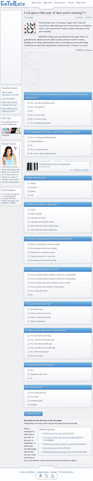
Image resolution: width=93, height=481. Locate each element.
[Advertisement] (58, 71)
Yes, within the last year (39, 352)
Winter (32, 191)
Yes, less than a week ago (40, 336)
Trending (52, 477)
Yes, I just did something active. (42, 103)
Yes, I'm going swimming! (40, 123)
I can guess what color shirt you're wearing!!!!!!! (62, 437)
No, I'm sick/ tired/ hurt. (39, 149)
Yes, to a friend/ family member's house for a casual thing (52, 275)
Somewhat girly (36, 401)
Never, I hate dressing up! (40, 317)
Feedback (88, 17)
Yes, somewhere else (38, 291)
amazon (89, 50)
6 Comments (79, 17)
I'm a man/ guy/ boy (38, 393)
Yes (31, 370)
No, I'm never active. (38, 119)
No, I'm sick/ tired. (37, 115)
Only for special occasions (40, 313)
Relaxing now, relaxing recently (42, 252)
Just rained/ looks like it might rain (43, 230)
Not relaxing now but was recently (43, 248)
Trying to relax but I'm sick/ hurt (42, 256)
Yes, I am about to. (37, 107)
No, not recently (36, 356)
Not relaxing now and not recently (43, 260)
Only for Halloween (37, 321)
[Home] (13, 3)
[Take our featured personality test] (11, 155)
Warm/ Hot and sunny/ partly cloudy (44, 226)
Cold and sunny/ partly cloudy (42, 222)
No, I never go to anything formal (43, 153)
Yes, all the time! (36, 309)
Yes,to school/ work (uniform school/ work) (47, 287)
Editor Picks (80, 3)
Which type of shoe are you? (55, 433)
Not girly (33, 405)
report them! (11, 200)
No (31, 295)
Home (40, 477)
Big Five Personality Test (10, 169)
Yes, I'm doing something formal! (43, 137)
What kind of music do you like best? (56, 164)
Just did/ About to (37, 141)
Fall (31, 195)
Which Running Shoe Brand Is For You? (59, 452)
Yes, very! (34, 397)
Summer (33, 187)
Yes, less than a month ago (41, 344)
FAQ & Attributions (66, 472)
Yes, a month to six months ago (42, 348)
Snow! (32, 210)
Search (46, 477)
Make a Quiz (36, 3)
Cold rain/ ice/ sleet (37, 218)
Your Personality (8, 98)
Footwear (30, 17)
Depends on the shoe (38, 374)
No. (31, 111)
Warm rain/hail (36, 214)
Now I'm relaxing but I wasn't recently (45, 244)
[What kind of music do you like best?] (32, 167)
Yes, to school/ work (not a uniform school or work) (50, 283)
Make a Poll (48, 3)
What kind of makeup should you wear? (59, 444)
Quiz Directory (60, 3)
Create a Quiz (79, 170)
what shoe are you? (51, 448)
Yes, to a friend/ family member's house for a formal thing (52, 279)
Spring (32, 183)
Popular (71, 3)
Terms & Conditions (27, 472)
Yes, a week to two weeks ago (42, 340)
